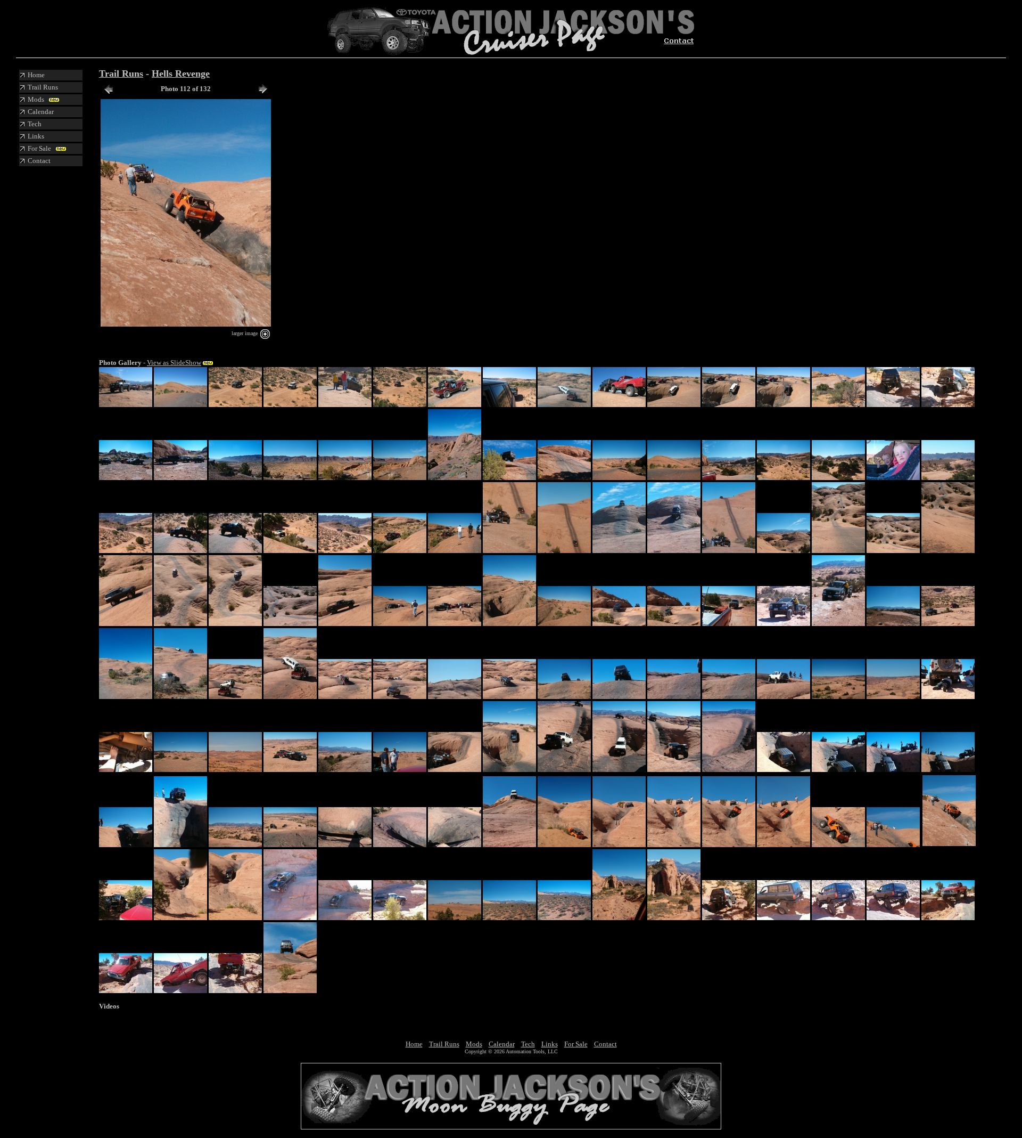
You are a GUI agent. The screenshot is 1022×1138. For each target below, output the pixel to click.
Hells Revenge (181, 73)
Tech (528, 1044)
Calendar (502, 1044)
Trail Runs (121, 73)
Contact (605, 1044)
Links (549, 1044)
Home (414, 1044)
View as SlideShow (174, 363)
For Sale (576, 1044)
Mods (474, 1044)
